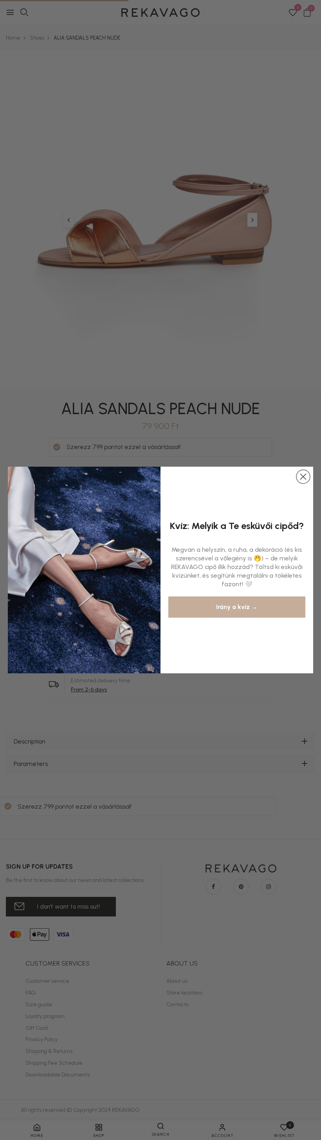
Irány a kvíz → (237, 607)
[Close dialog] (303, 477)
